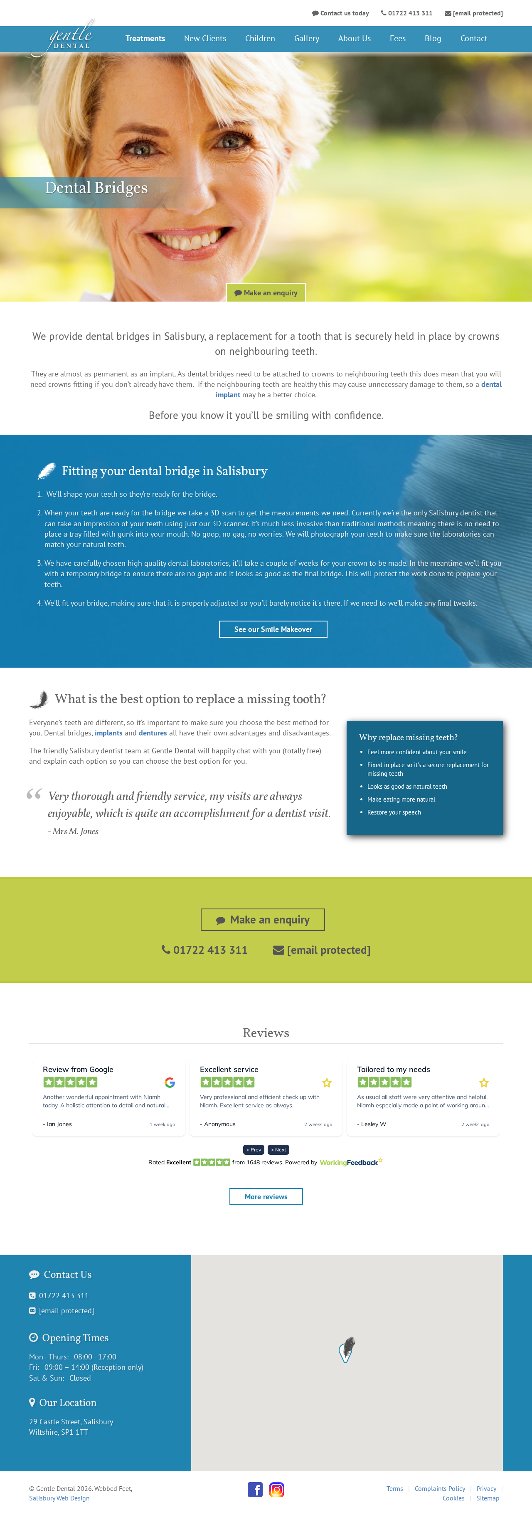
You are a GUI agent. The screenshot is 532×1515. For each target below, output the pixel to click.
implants (109, 733)
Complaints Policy (440, 1488)
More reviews (266, 1196)
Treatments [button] (145, 38)
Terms (395, 1488)
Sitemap (488, 1498)
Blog (433, 38)
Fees (398, 38)
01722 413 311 (209, 950)
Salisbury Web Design (59, 1498)
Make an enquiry (270, 292)
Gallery (306, 38)
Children (260, 38)
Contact (474, 38)
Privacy (486, 1488)
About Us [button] (354, 38)
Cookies (454, 1498)
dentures (153, 733)
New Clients (205, 38)
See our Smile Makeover (273, 629)
